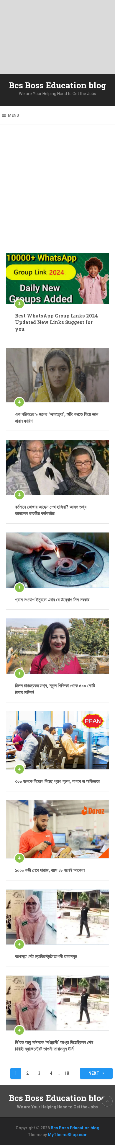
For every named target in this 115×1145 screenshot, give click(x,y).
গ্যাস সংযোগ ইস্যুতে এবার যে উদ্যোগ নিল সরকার (52, 599)
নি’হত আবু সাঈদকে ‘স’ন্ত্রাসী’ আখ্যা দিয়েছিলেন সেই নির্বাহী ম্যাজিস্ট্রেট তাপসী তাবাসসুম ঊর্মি (54, 1045)
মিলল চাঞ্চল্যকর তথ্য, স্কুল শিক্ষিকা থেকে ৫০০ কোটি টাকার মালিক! (55, 688)
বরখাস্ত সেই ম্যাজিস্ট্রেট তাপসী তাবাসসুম (46, 956)
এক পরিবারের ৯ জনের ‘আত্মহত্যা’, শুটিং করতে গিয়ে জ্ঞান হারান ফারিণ (56, 417)
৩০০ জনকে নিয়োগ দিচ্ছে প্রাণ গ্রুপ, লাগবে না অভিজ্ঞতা (57, 781)
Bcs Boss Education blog (57, 85)
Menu (13, 115)
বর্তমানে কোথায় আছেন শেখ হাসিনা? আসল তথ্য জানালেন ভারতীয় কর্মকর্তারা (50, 510)
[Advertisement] (57, 192)
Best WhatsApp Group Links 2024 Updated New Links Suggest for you (56, 322)
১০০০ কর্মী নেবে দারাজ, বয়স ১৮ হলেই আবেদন (50, 870)
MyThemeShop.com (68, 1134)
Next (94, 1073)
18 (66, 1073)
